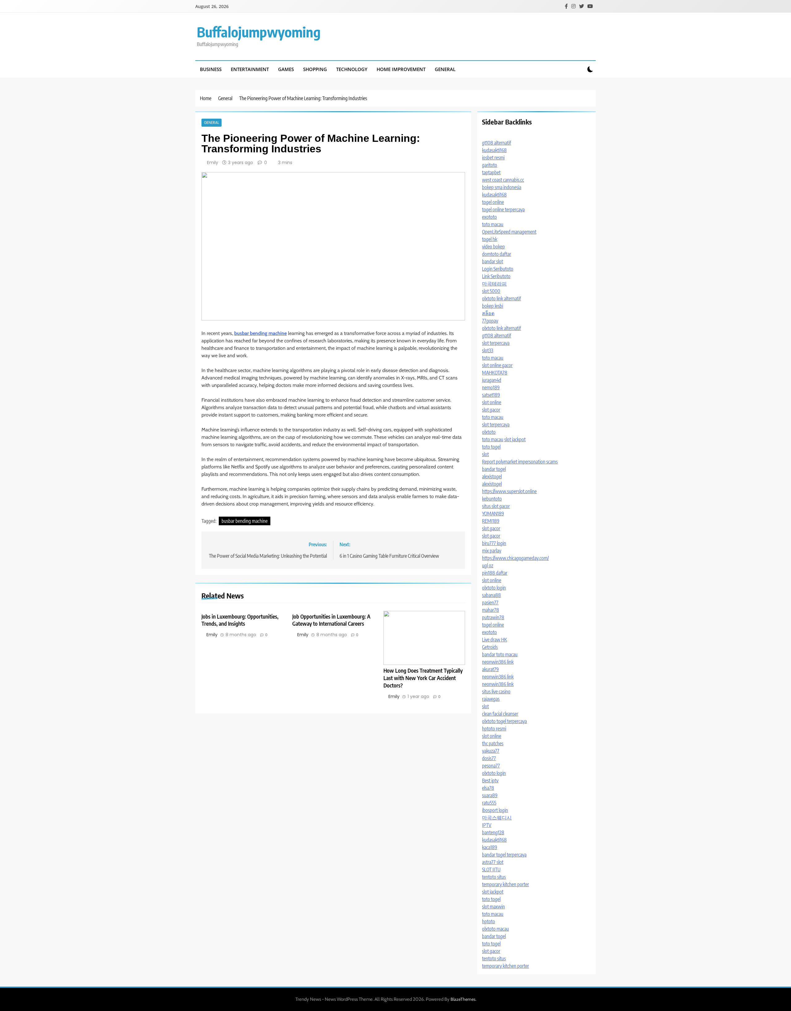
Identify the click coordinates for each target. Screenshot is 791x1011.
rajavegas (491, 699)
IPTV (486, 825)
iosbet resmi (493, 157)
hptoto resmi (494, 728)
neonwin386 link (498, 662)
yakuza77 (490, 751)
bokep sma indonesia (501, 187)
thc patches (492, 743)
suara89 (489, 795)
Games (286, 69)
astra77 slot (492, 862)
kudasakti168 (494, 150)
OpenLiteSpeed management (509, 232)
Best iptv (490, 780)
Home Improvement (401, 69)
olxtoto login (494, 588)
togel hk (489, 239)
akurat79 (490, 669)
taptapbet (491, 172)
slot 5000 (491, 291)
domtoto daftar (496, 254)
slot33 (487, 350)
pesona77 (491, 766)
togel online (493, 202)
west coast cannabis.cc (503, 180)
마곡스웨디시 (497, 817)
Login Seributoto (497, 269)
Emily (212, 162)
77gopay (490, 321)
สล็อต (488, 313)
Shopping (315, 69)
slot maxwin (493, 906)
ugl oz (487, 565)
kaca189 (489, 847)
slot (485, 454)
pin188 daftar (494, 573)
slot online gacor (497, 365)
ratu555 (489, 803)
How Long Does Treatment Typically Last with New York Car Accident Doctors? (423, 678)
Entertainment (250, 69)
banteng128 (493, 832)
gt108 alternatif (496, 143)
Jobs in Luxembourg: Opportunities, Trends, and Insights (239, 620)
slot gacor (491, 410)
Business (211, 69)
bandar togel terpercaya (504, 855)
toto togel (491, 447)
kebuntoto (492, 499)
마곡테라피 (494, 284)
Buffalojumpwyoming (259, 31)
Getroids (490, 647)
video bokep (493, 246)
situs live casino (496, 691)
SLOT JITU (491, 869)
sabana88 (491, 595)
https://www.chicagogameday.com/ (515, 558)
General (445, 69)
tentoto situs (494, 877)
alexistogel (492, 476)
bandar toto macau (500, 654)
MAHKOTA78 (494, 373)
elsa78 (488, 788)
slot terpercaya (496, 343)
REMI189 (490, 521)
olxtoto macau (495, 929)
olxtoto (489, 432)
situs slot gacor (496, 506)
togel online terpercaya (503, 209)
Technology (351, 69)
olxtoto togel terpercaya (504, 721)
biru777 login (494, 543)
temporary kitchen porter (505, 884)
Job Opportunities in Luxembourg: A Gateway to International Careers (331, 620)
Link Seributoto (496, 276)
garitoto (489, 165)
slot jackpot (515, 439)
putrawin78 (493, 617)
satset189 (491, 395)
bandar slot (492, 261)
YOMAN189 (493, 513)
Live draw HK (494, 640)
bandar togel (494, 469)
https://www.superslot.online (509, 491)
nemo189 (491, 387)
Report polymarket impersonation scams (520, 462)
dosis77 (489, 758)
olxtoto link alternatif (501, 298)
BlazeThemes (463, 999)
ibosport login (495, 810)
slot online (491, 402)
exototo (489, 217)
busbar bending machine (245, 521)
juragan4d (491, 380)
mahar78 (490, 610)
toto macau (492, 224)
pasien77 (490, 602)
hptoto (488, 921)
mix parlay (491, 551)
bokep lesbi (492, 306)
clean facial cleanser (500, 714)
